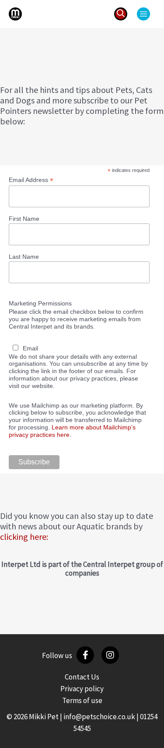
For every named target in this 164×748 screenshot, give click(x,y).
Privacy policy (82, 688)
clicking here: (24, 536)
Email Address (31, 180)
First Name (24, 218)
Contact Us (82, 677)
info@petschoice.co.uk (99, 716)
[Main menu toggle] (143, 14)
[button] (120, 14)
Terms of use (82, 700)
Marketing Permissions (40, 303)
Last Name (24, 256)
